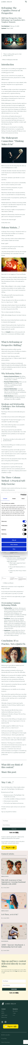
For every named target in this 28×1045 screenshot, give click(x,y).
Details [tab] (14, 498)
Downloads (15, 1011)
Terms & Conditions (5, 1042)
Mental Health (5, 876)
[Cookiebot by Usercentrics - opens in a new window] (20, 495)
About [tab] (23, 498)
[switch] (24, 525)
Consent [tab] (5, 498)
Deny (14, 549)
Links (14, 1015)
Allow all (14, 540)
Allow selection (14, 544)
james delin (6, 2)
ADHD (2, 1013)
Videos (14, 1013)
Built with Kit (14, 832)
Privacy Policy (4, 1038)
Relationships (4, 941)
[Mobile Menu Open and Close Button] (25, 2)
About (2, 1011)
